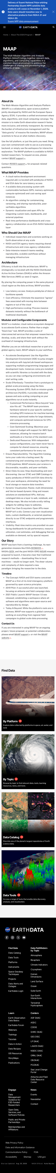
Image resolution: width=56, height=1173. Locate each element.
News (33, 1089)
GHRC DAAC (36, 1032)
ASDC (33, 1022)
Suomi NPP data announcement (23, 21)
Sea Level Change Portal (39, 1070)
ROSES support (17, 164)
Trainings (12, 1034)
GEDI (11, 551)
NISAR (43, 551)
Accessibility (11, 1156)
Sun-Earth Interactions (36, 996)
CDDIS (34, 1027)
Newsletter (36, 1099)
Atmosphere (36, 955)
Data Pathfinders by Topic (39, 949)
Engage (12, 1089)
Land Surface (37, 981)
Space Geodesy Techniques (15, 973)
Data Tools (13, 957)
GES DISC (35, 1036)
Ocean (34, 986)
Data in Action (14, 1044)
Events (34, 1094)
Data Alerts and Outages (15, 985)
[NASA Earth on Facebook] (7, 937)
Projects (12, 979)
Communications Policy (16, 1152)
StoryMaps (13, 1058)
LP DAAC (35, 1041)
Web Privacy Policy (14, 1142)
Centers (35, 1013)
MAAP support (17, 158)
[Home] (30, 27)
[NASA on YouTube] (24, 937)
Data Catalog (14, 952)
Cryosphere (36, 969)
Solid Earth (36, 990)
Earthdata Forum (16, 1025)
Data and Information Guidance (20, 1147)
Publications (14, 1062)
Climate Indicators (39, 964)
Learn (11, 1013)
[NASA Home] (20, 27)
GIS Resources (15, 1053)
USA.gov (42, 1156)
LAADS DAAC (37, 1046)
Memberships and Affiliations (16, 1128)
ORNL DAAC (36, 1055)
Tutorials (12, 1039)
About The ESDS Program (21, 35)
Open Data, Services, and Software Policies (16, 1112)
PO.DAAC (35, 1065)
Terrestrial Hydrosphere (37, 1004)
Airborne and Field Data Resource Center (39, 1079)
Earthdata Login (15, 991)
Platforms (12, 962)
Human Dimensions (36, 975)
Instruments (13, 967)
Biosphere (35, 960)
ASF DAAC (35, 1018)
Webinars (12, 1030)
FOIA (36, 1152)
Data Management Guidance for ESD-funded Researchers (14, 1099)
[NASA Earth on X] (18, 937)
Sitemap (27, 1156)
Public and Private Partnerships (16, 1120)
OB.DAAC (35, 1060)
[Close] (53, 12)
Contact (34, 1104)
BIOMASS (36, 548)
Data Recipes (14, 1048)
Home (5, 35)
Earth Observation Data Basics (16, 1019)
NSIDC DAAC (37, 1050)
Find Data (13, 948)
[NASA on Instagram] (12, 937)
